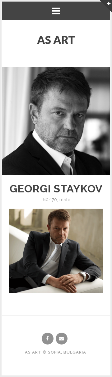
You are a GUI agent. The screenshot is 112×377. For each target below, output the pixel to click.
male (65, 199)
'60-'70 (49, 199)
